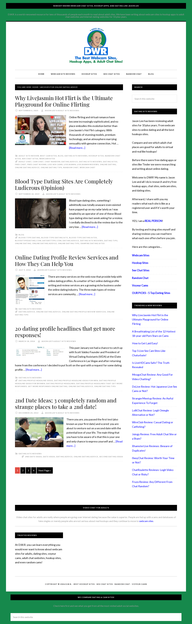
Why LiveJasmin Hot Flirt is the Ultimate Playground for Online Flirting (64, 101)
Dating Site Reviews (75, 156)
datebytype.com (52, 240)
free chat (20, 164)
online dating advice (27, 167)
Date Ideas (49, 456)
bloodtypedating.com (28, 240)
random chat (71, 167)
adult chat (25, 161)
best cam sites (48, 156)
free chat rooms (36, 164)
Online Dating (108, 164)
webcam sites (146, 521)
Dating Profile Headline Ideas (36, 380)
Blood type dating (29, 237)
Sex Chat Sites (30, 158)
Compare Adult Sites (96, 45)
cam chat (38, 161)
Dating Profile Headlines (60, 383)
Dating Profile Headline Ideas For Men (76, 380)
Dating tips (110, 240)
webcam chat (87, 167)
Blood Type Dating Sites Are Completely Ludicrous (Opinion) (64, 184)
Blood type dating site (54, 237)
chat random (52, 161)
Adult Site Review (29, 156)
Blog (60, 156)
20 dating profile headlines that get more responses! (65, 331)
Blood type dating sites (83, 237)
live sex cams (55, 164)
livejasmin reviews (88, 164)
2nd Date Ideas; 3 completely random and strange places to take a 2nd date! (66, 403)
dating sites (110, 161)
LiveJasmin (70, 164)
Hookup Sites (96, 156)
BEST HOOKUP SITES (84, 584)
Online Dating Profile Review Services (84, 312)
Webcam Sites (47, 158)
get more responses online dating (48, 386)
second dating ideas (111, 456)
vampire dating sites (92, 243)
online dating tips (51, 167)
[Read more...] (77, 147)
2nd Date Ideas (33, 456)
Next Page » (44, 470)
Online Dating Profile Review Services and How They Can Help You (66, 260)
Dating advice (69, 161)
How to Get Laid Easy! (145, 343)
